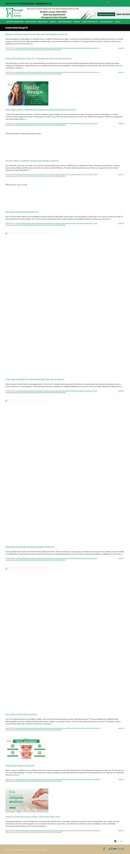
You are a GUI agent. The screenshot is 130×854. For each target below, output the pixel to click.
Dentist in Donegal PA (68, 48)
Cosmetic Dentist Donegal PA (21, 48)
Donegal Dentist (78, 48)
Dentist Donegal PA (58, 48)
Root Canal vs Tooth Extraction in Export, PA (22, 212)
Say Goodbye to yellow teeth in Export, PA (21, 714)
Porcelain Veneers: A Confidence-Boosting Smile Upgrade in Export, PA (32, 161)
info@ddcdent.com (43, 3)
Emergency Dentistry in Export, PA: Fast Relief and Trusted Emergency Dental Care (37, 34)
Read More (121, 48)
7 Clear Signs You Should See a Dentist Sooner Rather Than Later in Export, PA (35, 379)
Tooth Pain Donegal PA (56, 49)
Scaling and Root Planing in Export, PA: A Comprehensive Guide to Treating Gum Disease (39, 58)
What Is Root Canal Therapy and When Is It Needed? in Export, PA (30, 547)
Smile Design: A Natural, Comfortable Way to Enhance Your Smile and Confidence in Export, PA (41, 109)
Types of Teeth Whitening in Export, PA (20, 765)
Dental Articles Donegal (47, 48)
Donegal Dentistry (87, 48)
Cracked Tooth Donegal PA (35, 48)
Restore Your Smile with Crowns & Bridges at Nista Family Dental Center (33, 817)
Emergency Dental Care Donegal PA (18, 49)
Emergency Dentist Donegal (34, 49)
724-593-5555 (28, 3)
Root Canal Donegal (46, 49)
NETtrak (44, 850)
